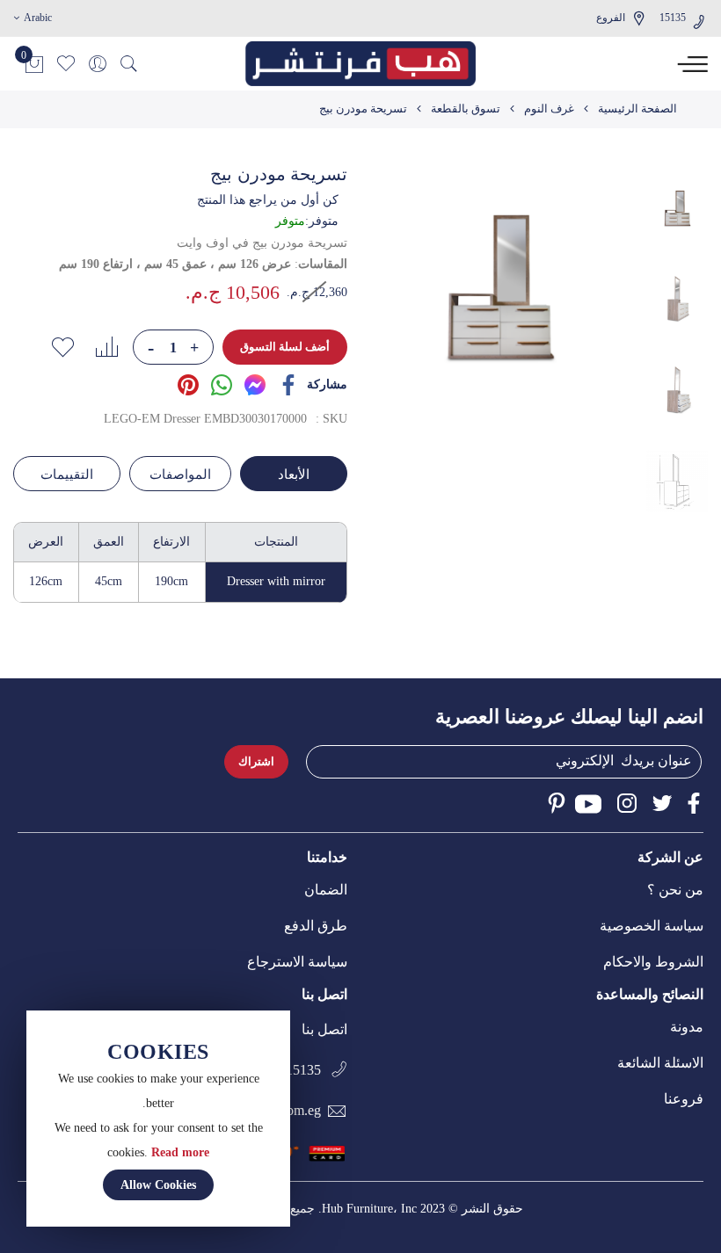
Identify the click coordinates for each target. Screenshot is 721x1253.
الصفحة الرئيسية (637, 108)
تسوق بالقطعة (465, 108)
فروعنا (683, 1098)
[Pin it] (188, 383)
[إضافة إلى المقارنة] (106, 347)
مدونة (686, 1026)
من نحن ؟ (675, 889)
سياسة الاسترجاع (297, 961)
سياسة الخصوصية (651, 925)
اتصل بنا (324, 1029)
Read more (180, 1152)
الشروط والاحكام (653, 961)
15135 (672, 17)
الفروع (610, 17)
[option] (677, 208)
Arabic (36, 17)
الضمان (325, 889)
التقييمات (66, 474)
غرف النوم (549, 108)
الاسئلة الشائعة (660, 1062)
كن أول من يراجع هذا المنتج (268, 199)
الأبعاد (294, 474)
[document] (158, 1118)
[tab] (291, 473)
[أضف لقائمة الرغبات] (62, 347)
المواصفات (180, 474)
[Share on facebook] (288, 383)
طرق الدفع (315, 925)
